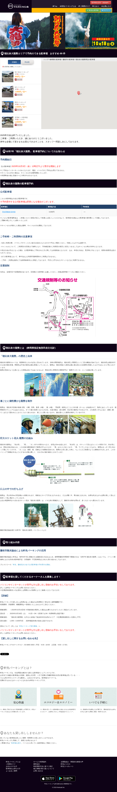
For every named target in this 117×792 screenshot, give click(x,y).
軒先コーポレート (67, 766)
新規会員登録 (93, 10)
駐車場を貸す (101, 3)
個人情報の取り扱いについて (43, 768)
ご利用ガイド (85, 6)
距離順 (14, 62)
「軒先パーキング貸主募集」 (28, 626)
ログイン (106, 10)
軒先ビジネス (65, 764)
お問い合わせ (38, 771)
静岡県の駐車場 (55, 59)
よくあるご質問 (11, 771)
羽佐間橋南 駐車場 (8, 212)
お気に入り (107, 6)
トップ (45, 59)
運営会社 (36, 764)
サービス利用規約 (39, 762)
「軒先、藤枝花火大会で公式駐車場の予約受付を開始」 (31, 564)
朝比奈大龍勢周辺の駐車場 (85, 59)
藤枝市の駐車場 (68, 59)
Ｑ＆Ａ (96, 6)
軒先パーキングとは (69, 6)
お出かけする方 (11, 766)
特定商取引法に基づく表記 (43, 766)
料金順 (27, 62)
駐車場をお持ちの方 (13, 768)
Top (55, 6)
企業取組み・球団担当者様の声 (72, 762)
